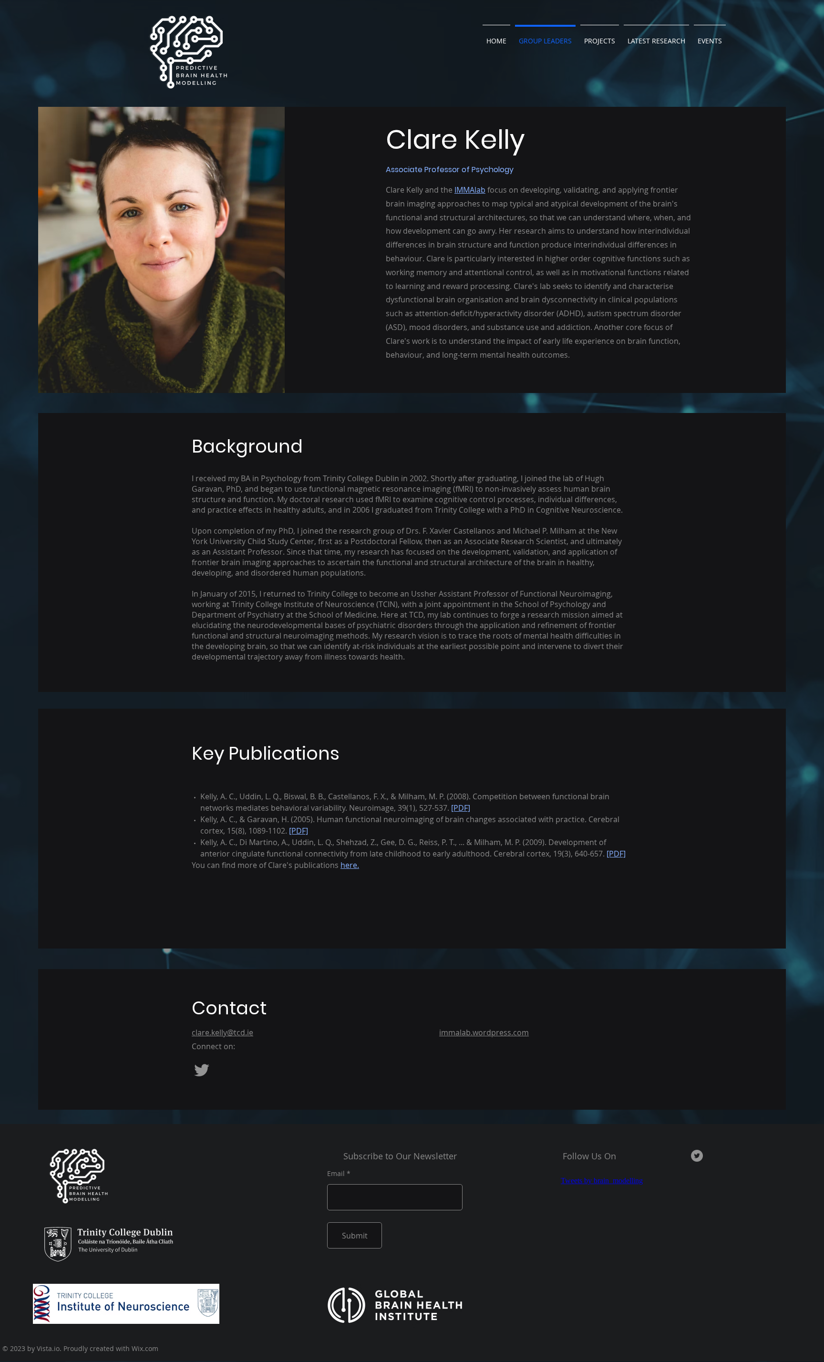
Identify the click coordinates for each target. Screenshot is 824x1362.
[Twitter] (202, 1070)
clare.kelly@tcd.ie (222, 1032)
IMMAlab (469, 190)
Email (336, 1173)
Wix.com (145, 1348)
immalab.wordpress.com (484, 1032)
